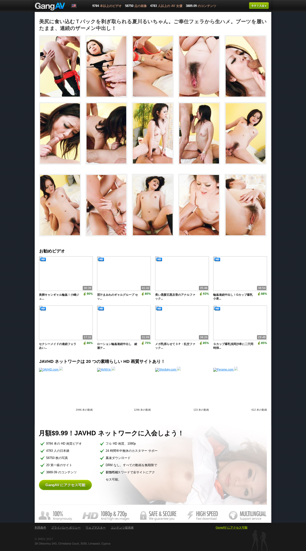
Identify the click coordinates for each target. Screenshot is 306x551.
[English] (74, 5)
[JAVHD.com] (51, 369)
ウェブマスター (96, 527)
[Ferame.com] (225, 369)
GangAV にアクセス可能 (65, 485)
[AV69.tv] (106, 369)
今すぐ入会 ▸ (259, 5)
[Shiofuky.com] (168, 369)
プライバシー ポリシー (66, 527)
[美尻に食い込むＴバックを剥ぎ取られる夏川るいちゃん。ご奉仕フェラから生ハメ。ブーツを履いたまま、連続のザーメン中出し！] (62, 100)
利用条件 (40, 527)
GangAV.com (50, 7)
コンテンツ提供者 (122, 527)
